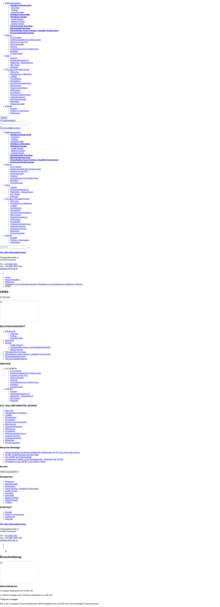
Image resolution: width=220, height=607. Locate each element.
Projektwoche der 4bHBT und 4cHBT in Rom (25, 462)
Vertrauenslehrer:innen (20, 95)
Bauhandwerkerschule (15, 356)
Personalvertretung (18, 88)
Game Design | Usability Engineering (22, 489)
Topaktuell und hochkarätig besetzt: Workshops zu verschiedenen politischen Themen (43, 284)
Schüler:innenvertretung (16, 422)
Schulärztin (15, 92)
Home (8, 277)
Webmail (14, 67)
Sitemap (9, 519)
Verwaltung (15, 81)
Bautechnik (10, 331)
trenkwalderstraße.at (19, 60)
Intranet (13, 58)
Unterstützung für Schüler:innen (24, 49)
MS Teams (15, 65)
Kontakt (8, 106)
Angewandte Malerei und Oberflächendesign (30, 347)
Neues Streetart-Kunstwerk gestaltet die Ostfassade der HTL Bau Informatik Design (42, 452)
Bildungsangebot (12, 3)
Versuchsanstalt (17, 104)
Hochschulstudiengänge (16, 359)
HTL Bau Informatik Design (17, 69)
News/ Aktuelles (12, 280)
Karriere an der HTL (19, 42)
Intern (7, 56)
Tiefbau (14, 10)
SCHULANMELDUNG (10, 128)
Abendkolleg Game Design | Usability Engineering (28, 354)
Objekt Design (17, 24)
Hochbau (14, 8)
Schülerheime (16, 53)
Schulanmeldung (7, 120)
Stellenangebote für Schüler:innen (25, 40)
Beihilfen (14, 51)
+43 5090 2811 (11, 264)
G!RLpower (15, 90)
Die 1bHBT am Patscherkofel (18, 457)
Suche (4, 118)
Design (8, 343)
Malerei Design (17, 21)
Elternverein (15, 85)
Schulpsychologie (18, 99)
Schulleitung (16, 79)
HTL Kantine (16, 37)
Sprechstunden (17, 44)
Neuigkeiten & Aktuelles (21, 74)
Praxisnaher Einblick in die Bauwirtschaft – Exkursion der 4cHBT (34, 459)
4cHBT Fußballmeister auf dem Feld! (21, 455)
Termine (13, 47)
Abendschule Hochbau (15, 352)
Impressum (15, 113)
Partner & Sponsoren (19, 111)
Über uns (14, 72)
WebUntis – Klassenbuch (21, 63)
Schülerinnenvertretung (20, 83)
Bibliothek (14, 102)
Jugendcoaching (17, 97)
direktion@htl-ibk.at (8, 269)
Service (8, 35)
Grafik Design (17, 19)
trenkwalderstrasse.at (19, 394)
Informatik (9, 340)
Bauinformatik (17, 12)
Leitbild (13, 76)
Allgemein (9, 282)
